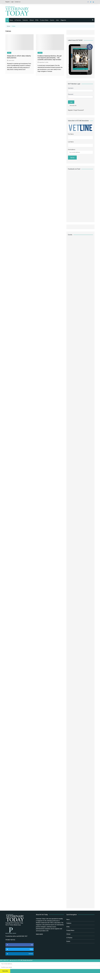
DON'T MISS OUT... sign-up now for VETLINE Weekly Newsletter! (16, 960)
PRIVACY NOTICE (10, 940)
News (11, 20)
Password (70, 94)
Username (70, 88)
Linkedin (93, 2)
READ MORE (39, 934)
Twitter (91, 2)
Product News (44, 20)
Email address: (71, 149)
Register (7, 1)
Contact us (17, 1)
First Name (71, 134)
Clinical (32, 20)
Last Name (71, 142)
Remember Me (73, 105)
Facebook (88, 2)
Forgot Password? (79, 110)
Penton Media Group (15, 925)
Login (12, 1)
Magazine (63, 20)
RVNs (36, 20)
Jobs (57, 20)
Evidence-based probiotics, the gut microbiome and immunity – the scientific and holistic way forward (50, 57)
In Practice (18, 20)
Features (25, 20)
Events (52, 20)
